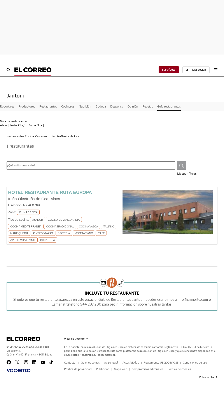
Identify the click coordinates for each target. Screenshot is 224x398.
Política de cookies (179, 369)
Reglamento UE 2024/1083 (161, 362)
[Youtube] (43, 362)
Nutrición (85, 106)
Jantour (15, 96)
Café (101, 233)
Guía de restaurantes (14, 121)
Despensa (116, 106)
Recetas (147, 106)
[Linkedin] (34, 362)
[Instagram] (26, 362)
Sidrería (64, 233)
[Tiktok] (51, 362)
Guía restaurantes (169, 106)
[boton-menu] (215, 69)
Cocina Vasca (88, 226)
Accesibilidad (130, 362)
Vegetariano (84, 233)
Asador (37, 219)
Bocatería (47, 240)
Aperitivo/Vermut (22, 240)
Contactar (70, 362)
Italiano (108, 226)
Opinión (133, 106)
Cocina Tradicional (60, 226)
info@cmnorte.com (193, 299)
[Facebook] (9, 362)
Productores (27, 106)
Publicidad (103, 369)
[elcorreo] (23, 339)
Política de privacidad (78, 369)
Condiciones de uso (195, 362)
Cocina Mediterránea (25, 226)
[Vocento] (18, 370)
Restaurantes (48, 106)
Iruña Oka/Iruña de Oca (26, 125)
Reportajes (7, 106)
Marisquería (19, 233)
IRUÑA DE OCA (28, 212)
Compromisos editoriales (147, 369)
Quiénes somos (90, 362)
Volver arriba (206, 377)
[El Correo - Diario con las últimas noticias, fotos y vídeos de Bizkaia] (32, 69)
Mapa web (120, 369)
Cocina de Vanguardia (64, 219)
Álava (3, 125)
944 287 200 (90, 304)
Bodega (101, 106)
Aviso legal (111, 362)
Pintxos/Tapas (43, 233)
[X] (17, 362)
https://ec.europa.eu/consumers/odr (93, 355)
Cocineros (67, 106)
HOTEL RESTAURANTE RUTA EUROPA (50, 192)
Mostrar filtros (186, 173)
